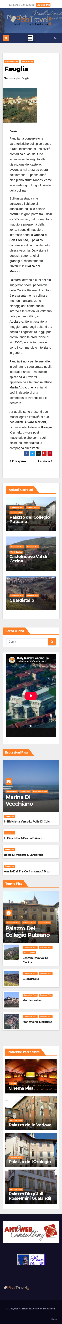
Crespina (18, 461)
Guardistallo (21, 600)
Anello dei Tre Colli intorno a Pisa (26, 871)
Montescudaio (32, 1000)
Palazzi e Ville (33, 507)
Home (54, 1319)
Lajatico (44, 461)
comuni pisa (13, 78)
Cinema (13, 1084)
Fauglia (16, 69)
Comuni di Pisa (11, 61)
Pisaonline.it (49, 1308)
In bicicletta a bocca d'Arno (23, 838)
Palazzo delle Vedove (30, 1124)
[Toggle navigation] (30, 37)
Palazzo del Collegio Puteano (29, 519)
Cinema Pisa (21, 1088)
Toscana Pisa (27, 61)
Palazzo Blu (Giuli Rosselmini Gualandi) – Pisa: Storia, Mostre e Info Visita (31, 1200)
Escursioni (25, 792)
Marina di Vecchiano (19, 800)
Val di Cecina (16, 552)
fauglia (25, 78)
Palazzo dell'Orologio (30, 1161)
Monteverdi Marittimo (37, 1022)
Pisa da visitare (40, 792)
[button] (55, 38)
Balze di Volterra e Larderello (23, 854)
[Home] (6, 38)
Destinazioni (12, 792)
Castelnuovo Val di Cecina (28, 558)
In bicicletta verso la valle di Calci (27, 821)
